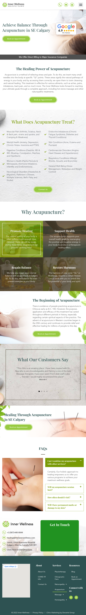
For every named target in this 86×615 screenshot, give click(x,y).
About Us (41, 572)
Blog (73, 572)
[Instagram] (76, 597)
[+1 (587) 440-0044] (4, 532)
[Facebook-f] (71, 597)
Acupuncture (59, 589)
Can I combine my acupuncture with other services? (61, 462)
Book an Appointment (76, 578)
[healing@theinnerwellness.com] (4, 538)
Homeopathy (60, 600)
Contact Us (42, 584)
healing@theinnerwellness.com (21, 537)
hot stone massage (65, 89)
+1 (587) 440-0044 (15, 532)
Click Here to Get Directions (19, 549)
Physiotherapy (60, 572)
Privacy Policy (38, 612)
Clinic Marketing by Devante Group (60, 612)
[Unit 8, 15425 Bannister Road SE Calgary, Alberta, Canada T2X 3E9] (4, 543)
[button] (80, 4)
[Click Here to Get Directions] (4, 549)
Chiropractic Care (59, 578)
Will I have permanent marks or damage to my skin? (62, 506)
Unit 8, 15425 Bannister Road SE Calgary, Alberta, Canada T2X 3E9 (21, 543)
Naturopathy (60, 584)
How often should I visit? (59, 497)
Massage (58, 595)
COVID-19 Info (42, 578)
